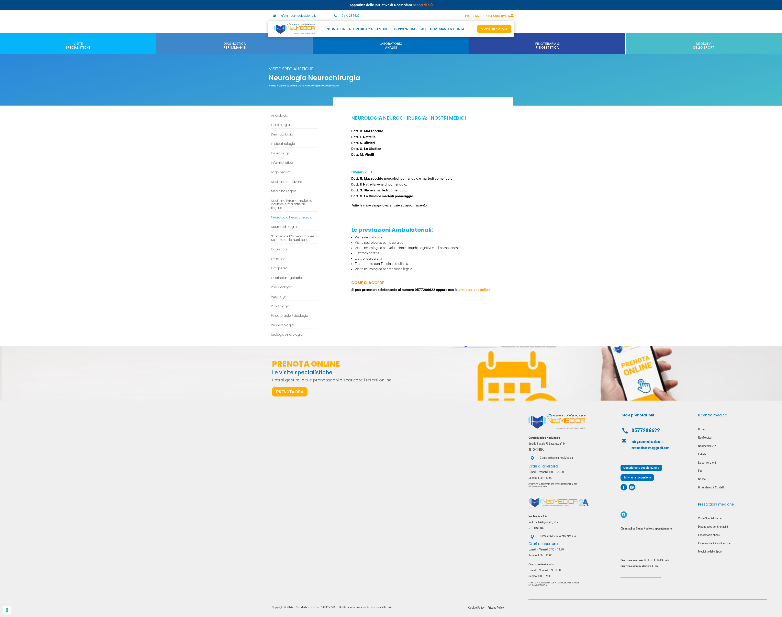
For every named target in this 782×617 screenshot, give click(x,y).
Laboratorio (391, 43)
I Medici (702, 454)
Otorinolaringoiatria (286, 278)
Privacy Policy (496, 607)
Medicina (704, 43)
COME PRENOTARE (494, 29)
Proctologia (280, 307)
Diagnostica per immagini (713, 527)
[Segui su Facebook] (624, 487)
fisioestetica (547, 47)
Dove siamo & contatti (449, 29)
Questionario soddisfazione (641, 467)
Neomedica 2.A (361, 29)
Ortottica (278, 259)
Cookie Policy (476, 607)
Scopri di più (423, 5)
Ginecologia (281, 154)
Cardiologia (280, 125)
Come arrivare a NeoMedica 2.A (558, 536)
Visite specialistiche (291, 85)
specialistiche (78, 47)
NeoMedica (336, 29)
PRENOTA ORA (289, 391)
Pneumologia (281, 287)
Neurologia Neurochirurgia (291, 218)
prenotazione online (474, 290)
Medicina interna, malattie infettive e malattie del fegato (291, 204)
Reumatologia (282, 325)
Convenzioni (404, 29)
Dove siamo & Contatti (711, 487)
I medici (383, 29)
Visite (78, 43)
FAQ (423, 29)
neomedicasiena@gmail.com (650, 448)
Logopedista (281, 172)
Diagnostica (234, 43)
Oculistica (279, 250)
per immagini (235, 47)
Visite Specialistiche (710, 518)
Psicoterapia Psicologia (289, 316)
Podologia (279, 297)
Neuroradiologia (284, 227)
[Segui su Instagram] (632, 487)
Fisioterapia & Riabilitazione (714, 543)
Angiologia (279, 116)
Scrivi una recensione (637, 477)
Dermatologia (282, 135)
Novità (702, 479)
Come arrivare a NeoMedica (556, 458)
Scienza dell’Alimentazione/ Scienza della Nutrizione (292, 238)
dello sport (703, 47)
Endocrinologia (283, 144)
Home (272, 85)
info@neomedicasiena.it (298, 16)
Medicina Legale (284, 191)
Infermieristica (282, 163)
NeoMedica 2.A (707, 446)
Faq (700, 471)
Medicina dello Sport (710, 551)
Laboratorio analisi (709, 535)
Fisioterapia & (547, 43)
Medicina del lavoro (286, 182)
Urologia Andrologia (287, 335)
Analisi (391, 47)
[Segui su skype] (624, 514)
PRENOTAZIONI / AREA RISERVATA (487, 15)
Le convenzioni (707, 462)
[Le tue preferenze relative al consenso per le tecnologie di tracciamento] (7, 610)
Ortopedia (279, 268)
